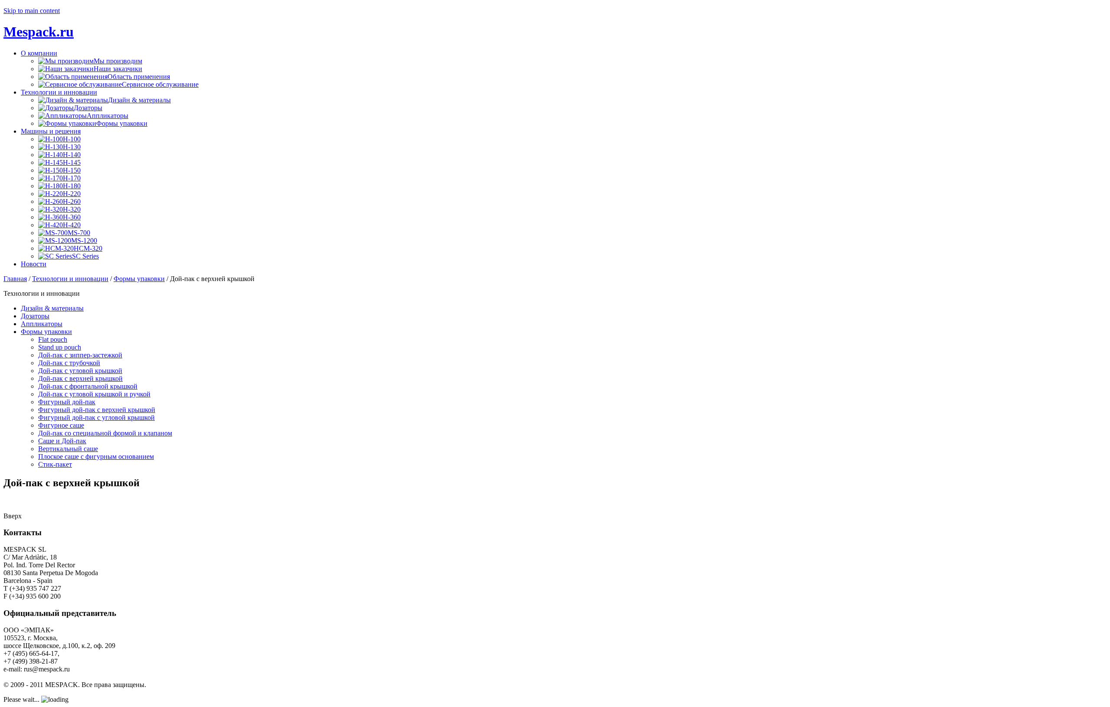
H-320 (72, 209)
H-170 (72, 178)
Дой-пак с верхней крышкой (80, 378)
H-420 (72, 225)
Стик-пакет (55, 464)
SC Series (85, 256)
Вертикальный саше (68, 448)
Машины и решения (51, 131)
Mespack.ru (38, 31)
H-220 (72, 193)
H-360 (72, 217)
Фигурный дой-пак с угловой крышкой (96, 417)
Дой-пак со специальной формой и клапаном (105, 433)
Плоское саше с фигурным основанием (96, 456)
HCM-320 (88, 248)
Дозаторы (88, 107)
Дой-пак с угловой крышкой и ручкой (94, 394)
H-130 (72, 147)
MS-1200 (84, 240)
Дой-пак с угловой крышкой (80, 370)
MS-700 (79, 232)
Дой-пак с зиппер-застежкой (80, 355)
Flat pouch (52, 339)
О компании (39, 53)
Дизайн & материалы (139, 100)
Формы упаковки (121, 123)
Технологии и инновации (59, 92)
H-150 (72, 170)
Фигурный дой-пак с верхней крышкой (96, 409)
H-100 (72, 139)
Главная (15, 278)
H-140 (72, 154)
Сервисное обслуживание (160, 84)
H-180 (72, 186)
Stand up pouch (59, 347)
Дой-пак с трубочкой (69, 363)
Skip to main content (31, 10)
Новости (33, 264)
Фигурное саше (61, 425)
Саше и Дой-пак (62, 441)
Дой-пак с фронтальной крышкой (87, 386)
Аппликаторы (107, 115)
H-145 (72, 162)
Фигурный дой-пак (66, 402)
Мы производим (118, 61)
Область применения (139, 76)
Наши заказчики (118, 68)
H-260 (72, 201)
